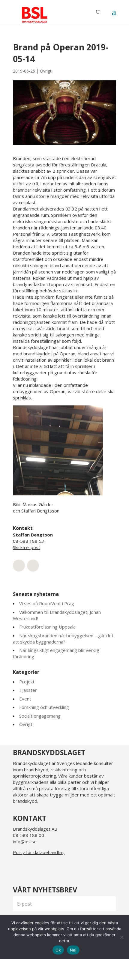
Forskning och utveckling (44, 707)
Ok (58, 950)
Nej (73, 950)
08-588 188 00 (28, 835)
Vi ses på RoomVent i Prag (46, 603)
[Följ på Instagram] (33, 868)
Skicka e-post (26, 547)
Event (25, 699)
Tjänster (28, 690)
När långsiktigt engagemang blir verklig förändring (56, 653)
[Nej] (121, 937)
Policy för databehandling (39, 852)
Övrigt (46, 71)
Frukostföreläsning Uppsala (47, 627)
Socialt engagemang (40, 716)
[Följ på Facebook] (48, 868)
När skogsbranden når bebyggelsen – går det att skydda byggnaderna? (63, 638)
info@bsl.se (25, 841)
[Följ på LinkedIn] (19, 868)
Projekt (26, 682)
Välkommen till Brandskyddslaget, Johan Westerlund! (57, 615)
